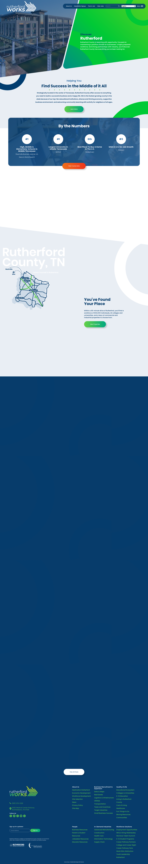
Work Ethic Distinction (124, 851)
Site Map (75, 808)
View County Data (74, 166)
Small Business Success (103, 813)
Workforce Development (81, 796)
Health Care (98, 836)
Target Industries (100, 810)
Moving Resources (123, 814)
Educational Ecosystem (125, 790)
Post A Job (91, 6)
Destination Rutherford (81, 790)
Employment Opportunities (126, 830)
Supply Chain (99, 842)
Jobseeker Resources (80, 839)
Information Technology (103, 839)
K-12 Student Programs (125, 839)
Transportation (100, 804)
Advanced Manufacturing (104, 830)
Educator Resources (80, 842)
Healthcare (120, 808)
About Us (69, 6)
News (74, 802)
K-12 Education (122, 796)
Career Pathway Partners (126, 842)
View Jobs (100, 6)
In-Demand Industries (102, 827)
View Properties (95, 324)
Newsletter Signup (80, 6)
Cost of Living (121, 805)
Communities (121, 817)
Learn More (74, 109)
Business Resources (79, 830)
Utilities (97, 801)
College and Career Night (126, 845)
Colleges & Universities (125, 793)
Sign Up (35, 830)
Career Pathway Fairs (124, 848)
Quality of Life (121, 787)
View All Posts (74, 772)
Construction (99, 833)
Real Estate (98, 795)
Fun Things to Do (122, 811)
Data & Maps (99, 792)
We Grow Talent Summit (125, 836)
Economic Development (81, 793)
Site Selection (77, 799)
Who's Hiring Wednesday (126, 833)
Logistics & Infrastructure (104, 798)
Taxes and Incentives (102, 807)
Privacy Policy (77, 805)
